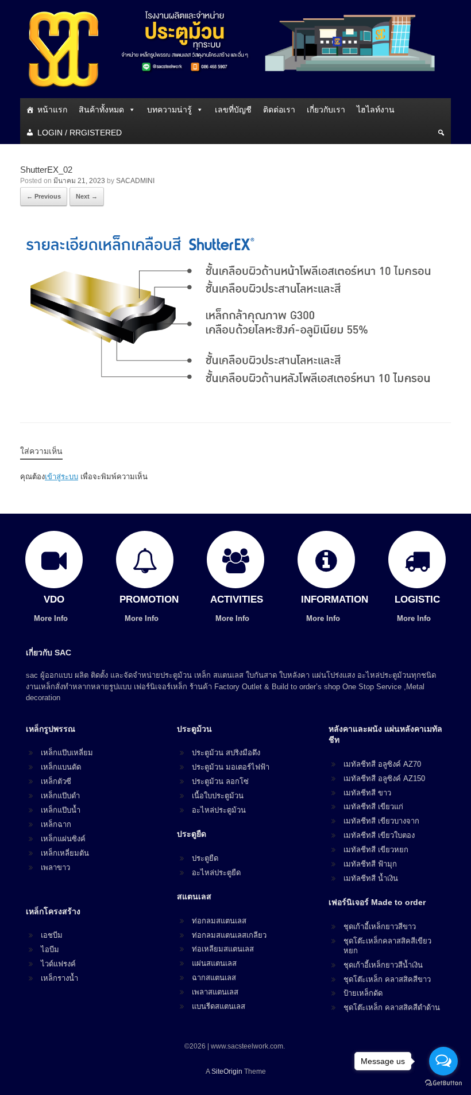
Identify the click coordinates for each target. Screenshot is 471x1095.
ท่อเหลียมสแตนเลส (223, 949)
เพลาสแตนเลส (215, 992)
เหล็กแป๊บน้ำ (60, 810)
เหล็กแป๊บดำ (60, 795)
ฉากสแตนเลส (214, 977)
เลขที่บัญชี (233, 109)
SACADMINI (135, 181)
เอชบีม (52, 935)
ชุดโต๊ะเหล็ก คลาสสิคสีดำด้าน (391, 1007)
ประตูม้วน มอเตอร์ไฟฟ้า (230, 767)
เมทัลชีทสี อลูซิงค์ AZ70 (382, 764)
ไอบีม (50, 949)
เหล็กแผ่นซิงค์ (63, 838)
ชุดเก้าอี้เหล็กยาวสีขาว (379, 926)
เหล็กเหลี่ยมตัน (65, 853)
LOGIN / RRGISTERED (79, 132)
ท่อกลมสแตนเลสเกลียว (229, 935)
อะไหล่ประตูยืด (216, 872)
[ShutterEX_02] (235, 392)
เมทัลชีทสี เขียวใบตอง (379, 835)
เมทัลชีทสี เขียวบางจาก (381, 821)
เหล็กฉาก (56, 824)
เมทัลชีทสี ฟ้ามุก (370, 864)
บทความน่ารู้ (169, 109)
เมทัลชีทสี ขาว (367, 793)
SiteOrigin (226, 1071)
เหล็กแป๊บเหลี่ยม (67, 752)
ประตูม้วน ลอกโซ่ (220, 781)
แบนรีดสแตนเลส (218, 1006)
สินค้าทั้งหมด (101, 109)
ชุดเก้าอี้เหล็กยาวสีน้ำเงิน (383, 965)
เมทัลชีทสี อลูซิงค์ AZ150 (384, 778)
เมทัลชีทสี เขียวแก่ (373, 806)
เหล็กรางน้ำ (59, 978)
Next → (87, 196)
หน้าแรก (52, 109)
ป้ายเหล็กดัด (363, 993)
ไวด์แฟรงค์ (58, 964)
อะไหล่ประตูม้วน (219, 810)
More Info (52, 618)
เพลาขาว (55, 867)
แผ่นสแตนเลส (214, 963)
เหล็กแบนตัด (61, 767)
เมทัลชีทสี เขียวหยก (375, 849)
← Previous (43, 196)
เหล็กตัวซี (56, 781)
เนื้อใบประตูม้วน (218, 795)
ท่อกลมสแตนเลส (219, 921)
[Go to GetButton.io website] (443, 1083)
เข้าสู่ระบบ (61, 476)
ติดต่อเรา (279, 109)
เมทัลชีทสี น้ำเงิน (370, 878)
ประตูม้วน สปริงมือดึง (226, 752)
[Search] (441, 132)
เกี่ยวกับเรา (326, 109)
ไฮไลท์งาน (376, 109)
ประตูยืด (205, 858)
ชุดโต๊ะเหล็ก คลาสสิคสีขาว (387, 979)
